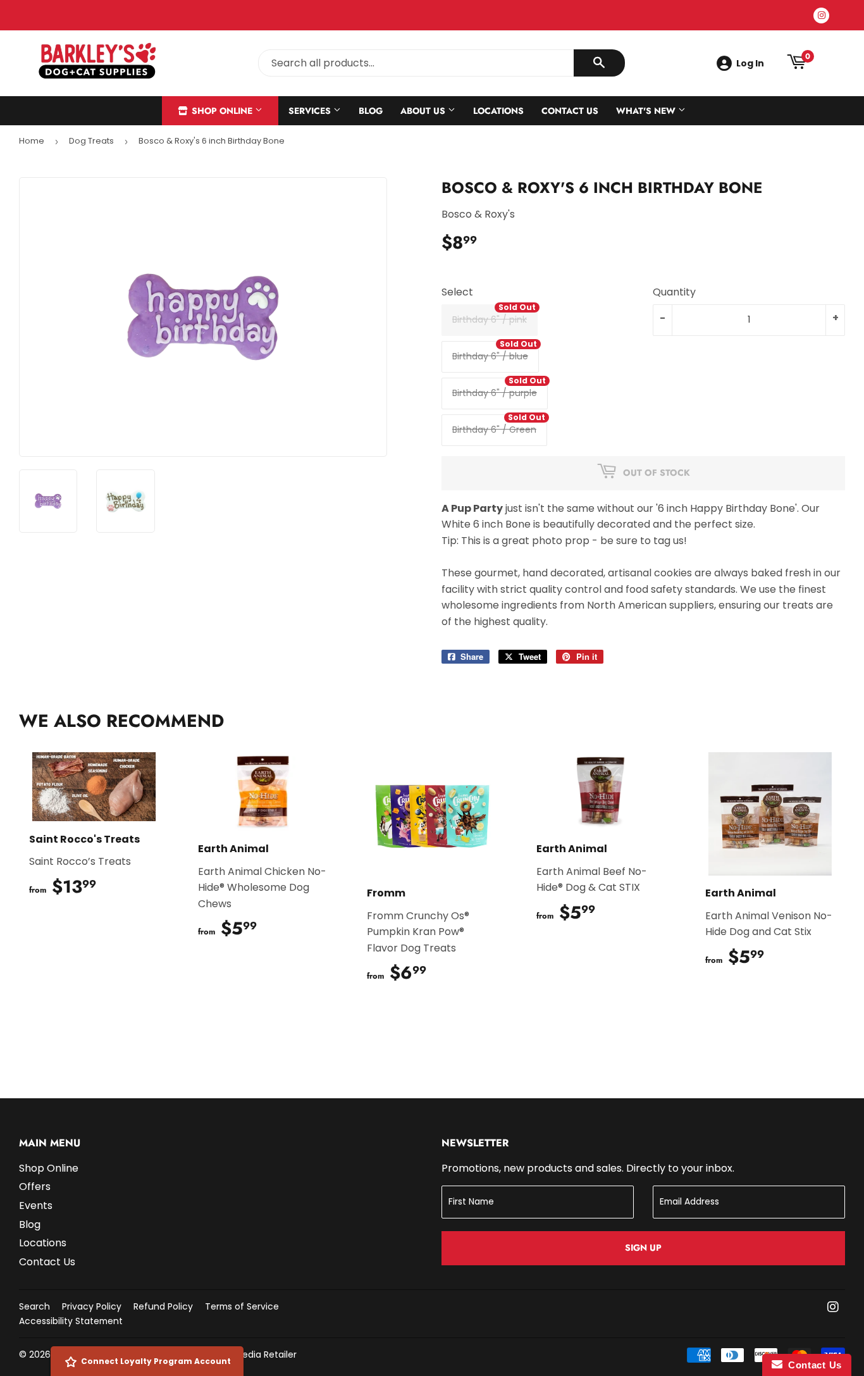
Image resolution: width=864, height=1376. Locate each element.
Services (310, 110)
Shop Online (222, 110)
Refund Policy (163, 1306)
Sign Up (643, 1247)
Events (35, 1205)
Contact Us (569, 110)
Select (457, 292)
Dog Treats (91, 141)
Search (34, 1306)
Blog (371, 110)
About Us (424, 110)
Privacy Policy (91, 1306)
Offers (35, 1186)
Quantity (674, 292)
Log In (750, 63)
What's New (647, 110)
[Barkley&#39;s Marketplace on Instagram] (833, 1308)
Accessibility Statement (71, 1321)
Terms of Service (242, 1306)
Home (31, 141)
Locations (498, 110)
